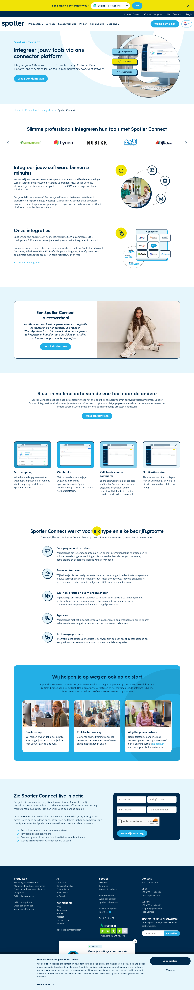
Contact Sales (131, 14)
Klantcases (62, 910)
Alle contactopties (150, 882)
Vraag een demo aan (24, 905)
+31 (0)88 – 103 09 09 (151, 905)
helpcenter (158, 743)
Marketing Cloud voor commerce (29, 886)
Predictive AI (62, 892)
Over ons (103, 882)
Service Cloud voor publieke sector (30, 889)
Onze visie (61, 882)
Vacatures (105, 911)
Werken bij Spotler (108, 908)
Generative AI (63, 889)
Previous (8, 142)
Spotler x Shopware (108, 902)
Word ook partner (107, 899)
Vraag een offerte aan (24, 909)
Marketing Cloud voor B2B (26, 882)
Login (189, 14)
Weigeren (170, 970)
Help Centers (174, 14)
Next (186, 142)
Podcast (60, 916)
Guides (60, 913)
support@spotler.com (152, 908)
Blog (59, 906)
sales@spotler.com (151, 895)
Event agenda (63, 920)
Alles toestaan (170, 961)
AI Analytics (62, 896)
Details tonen (43, 984)
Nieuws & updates (108, 889)
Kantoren (103, 886)
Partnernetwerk (106, 895)
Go (137, 5)
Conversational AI (65, 886)
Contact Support (153, 14)
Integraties (19, 892)
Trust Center (105, 918)
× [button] (135, 941)
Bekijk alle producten (24, 896)
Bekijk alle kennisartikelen (69, 929)
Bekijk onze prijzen (23, 902)
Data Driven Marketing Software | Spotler (13, 24)
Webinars (61, 923)
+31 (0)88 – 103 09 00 (151, 892)
